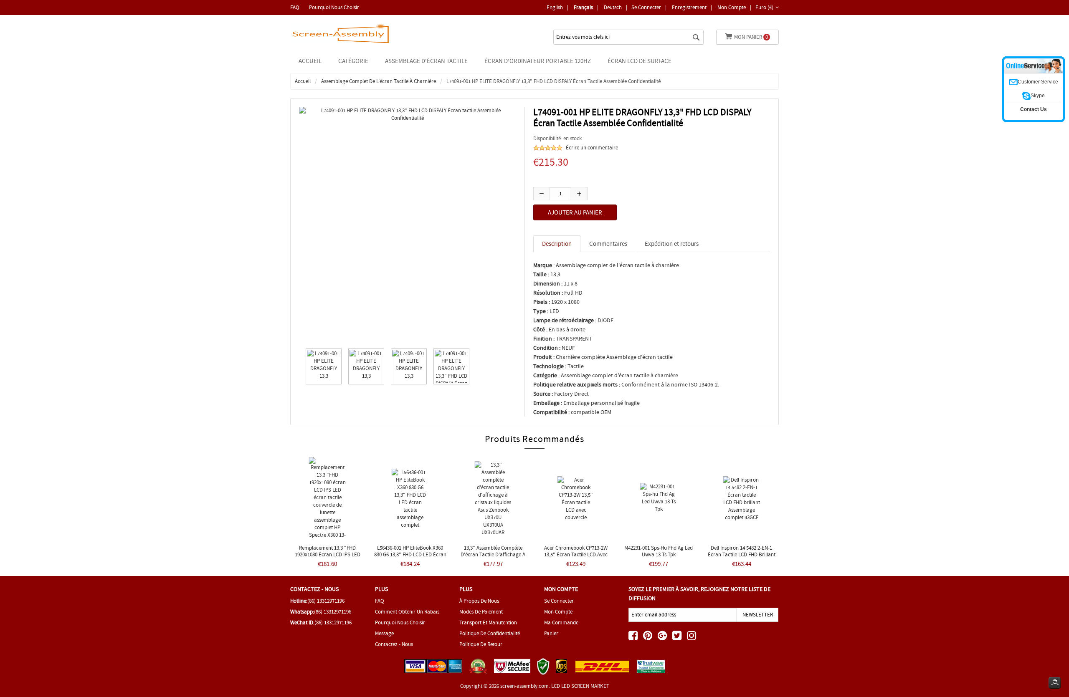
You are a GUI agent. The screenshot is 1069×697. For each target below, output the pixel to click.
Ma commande (561, 622)
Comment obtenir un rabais (407, 611)
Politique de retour (480, 644)
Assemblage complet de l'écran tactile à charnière (378, 81)
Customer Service (1038, 82)
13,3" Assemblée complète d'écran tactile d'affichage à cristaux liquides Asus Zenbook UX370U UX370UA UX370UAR (493, 557)
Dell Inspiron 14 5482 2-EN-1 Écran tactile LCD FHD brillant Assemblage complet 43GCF (741, 554)
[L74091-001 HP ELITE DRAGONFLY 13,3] (321, 366)
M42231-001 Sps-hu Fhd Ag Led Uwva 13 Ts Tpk (658, 551)
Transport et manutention (488, 622)
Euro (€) (764, 7)
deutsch (613, 7)
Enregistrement (689, 7)
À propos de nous (479, 600)
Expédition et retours (672, 244)
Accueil (310, 61)
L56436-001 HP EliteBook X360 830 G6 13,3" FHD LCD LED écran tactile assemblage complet (410, 554)
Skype (1038, 95)
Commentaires (608, 244)
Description (557, 244)
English (555, 7)
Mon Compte (731, 7)
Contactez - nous (394, 644)
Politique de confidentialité (489, 633)
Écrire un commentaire (592, 147)
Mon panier (751, 36)
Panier (551, 633)
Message (384, 633)
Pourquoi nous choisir (334, 7)
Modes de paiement (481, 611)
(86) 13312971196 (326, 600)
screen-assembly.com (524, 685)
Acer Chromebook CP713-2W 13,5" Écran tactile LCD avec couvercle (576, 554)
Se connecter (646, 7)
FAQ (294, 7)
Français (583, 7)
